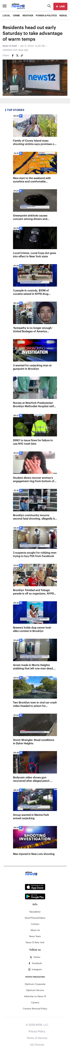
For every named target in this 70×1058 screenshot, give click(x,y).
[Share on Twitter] (17, 55)
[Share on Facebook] (12, 55)
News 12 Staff (10, 46)
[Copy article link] (22, 55)
